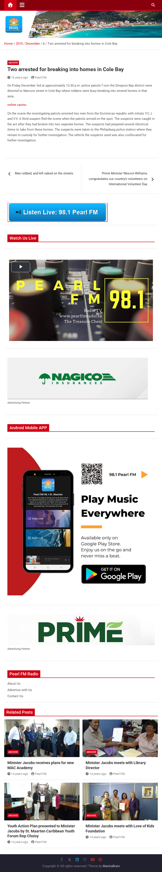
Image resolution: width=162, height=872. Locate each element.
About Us (13, 684)
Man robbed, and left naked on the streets (44, 173)
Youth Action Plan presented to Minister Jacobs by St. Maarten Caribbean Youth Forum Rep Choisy (41, 831)
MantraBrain (111, 866)
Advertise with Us (19, 690)
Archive (13, 62)
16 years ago (19, 77)
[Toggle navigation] (22, 5)
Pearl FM (40, 77)
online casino (16, 105)
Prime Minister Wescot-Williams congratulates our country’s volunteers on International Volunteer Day (118, 178)
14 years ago (19, 773)
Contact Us (15, 696)
